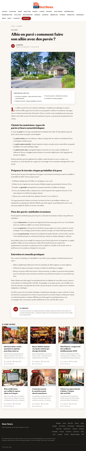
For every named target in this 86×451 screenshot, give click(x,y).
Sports (35, 11)
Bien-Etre (27, 11)
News (4, 18)
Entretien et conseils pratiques (53, 98)
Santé (20, 11)
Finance (62, 14)
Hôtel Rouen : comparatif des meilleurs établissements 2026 (70, 349)
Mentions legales (75, 434)
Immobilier (54, 14)
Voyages (49, 11)
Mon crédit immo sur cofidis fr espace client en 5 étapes (12, 391)
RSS (83, 434)
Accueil (5, 11)
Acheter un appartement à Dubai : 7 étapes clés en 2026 (70, 391)
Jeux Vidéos (58, 11)
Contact (26, 18)
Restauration (28, 14)
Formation (70, 14)
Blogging (12, 11)
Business (45, 14)
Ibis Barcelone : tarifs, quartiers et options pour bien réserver (13, 349)
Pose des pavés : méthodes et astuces (56, 96)
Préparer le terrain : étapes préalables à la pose (28, 101)
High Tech (17, 14)
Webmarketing (7, 14)
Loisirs (41, 11)
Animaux (37, 14)
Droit (10, 18)
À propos (16, 18)
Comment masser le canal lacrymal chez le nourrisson (39, 391)
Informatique (69, 11)
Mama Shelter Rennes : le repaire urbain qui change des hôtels (41, 349)
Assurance (80, 14)
